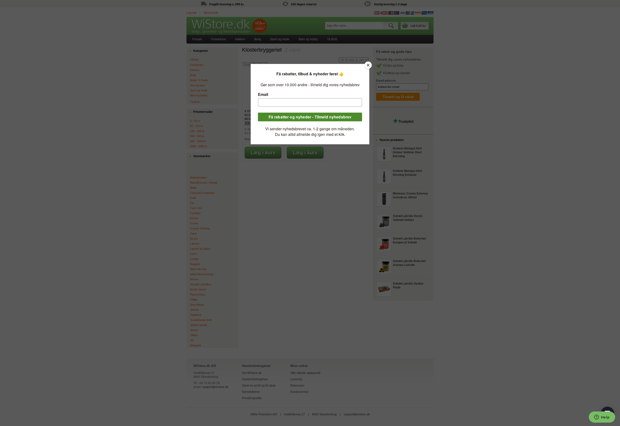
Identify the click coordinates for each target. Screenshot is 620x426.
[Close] (368, 65)
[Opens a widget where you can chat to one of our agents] (602, 417)
